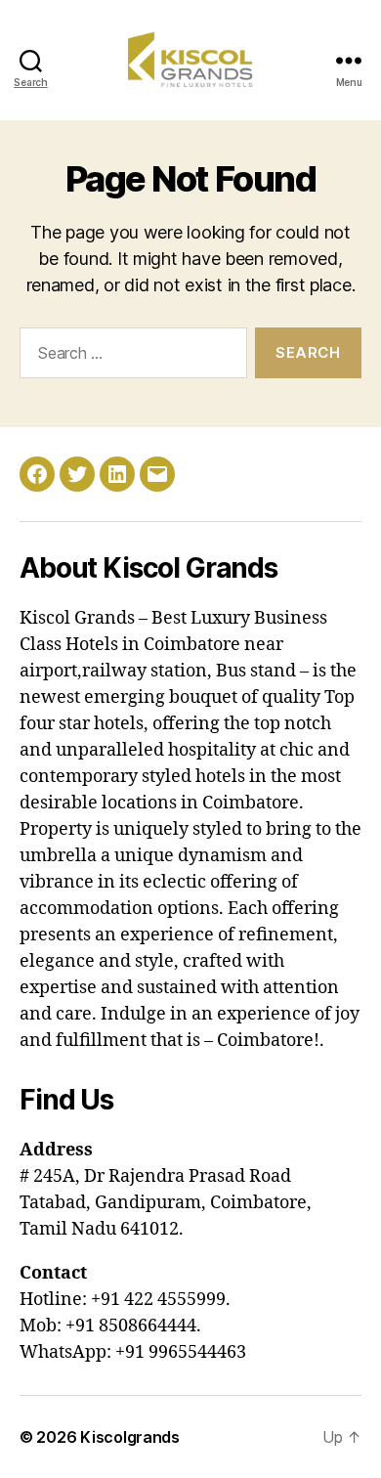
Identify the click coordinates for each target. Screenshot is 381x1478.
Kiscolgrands (130, 1437)
